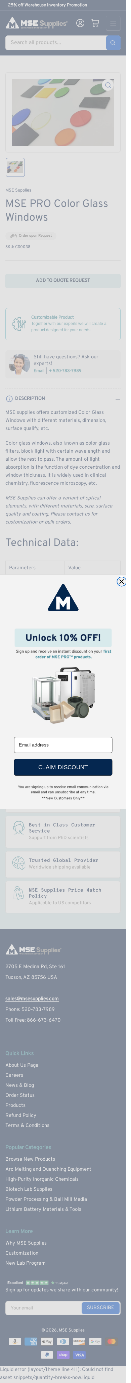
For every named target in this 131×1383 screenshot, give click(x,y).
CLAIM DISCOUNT (63, 767)
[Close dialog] (121, 581)
